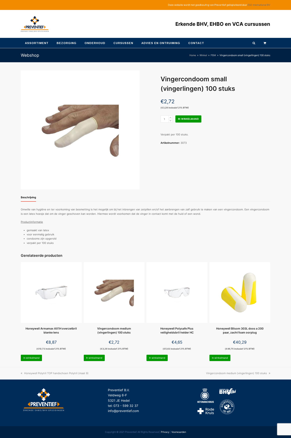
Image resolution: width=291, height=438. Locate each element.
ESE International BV (259, 4)
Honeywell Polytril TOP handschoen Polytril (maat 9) (56, 373)
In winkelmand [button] (31, 357)
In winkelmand (188, 118)
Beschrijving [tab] (28, 197)
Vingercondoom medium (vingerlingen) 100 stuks (236, 373)
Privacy (165, 431)
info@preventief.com (123, 411)
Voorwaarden (178, 431)
